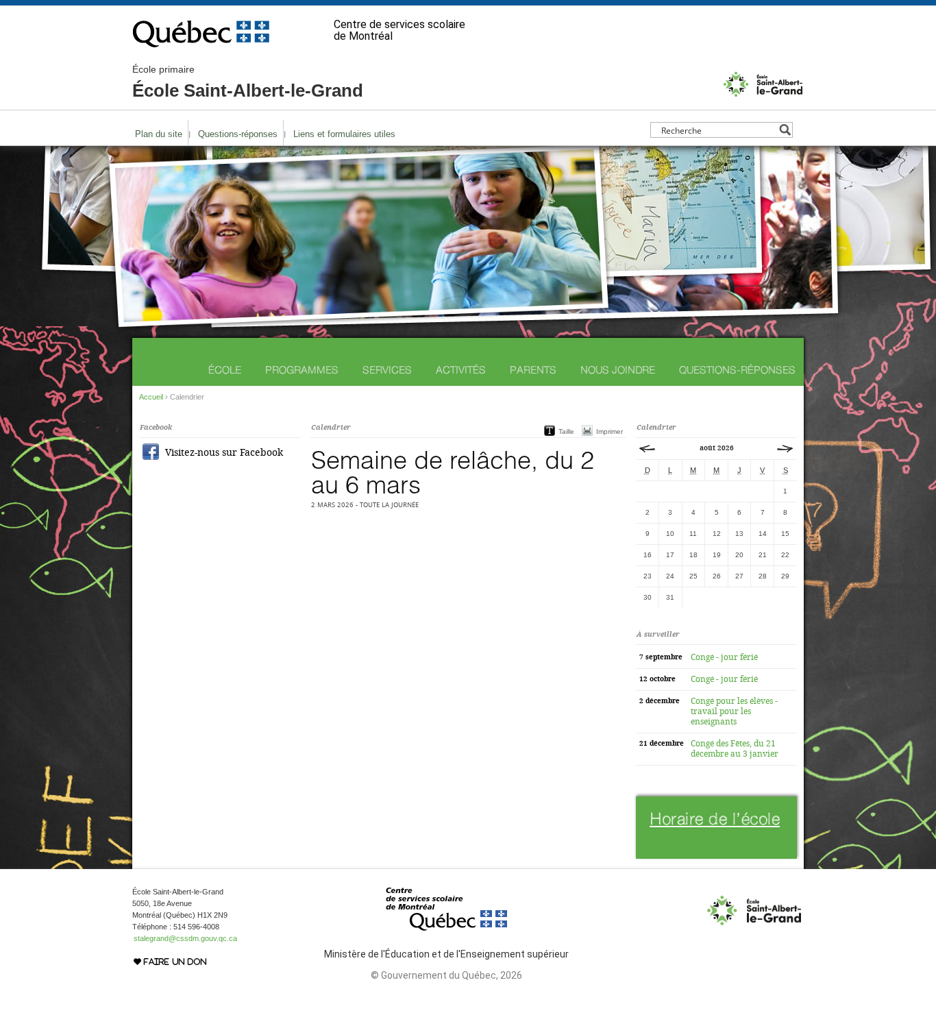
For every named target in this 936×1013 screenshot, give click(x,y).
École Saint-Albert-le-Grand (247, 82)
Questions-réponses (238, 134)
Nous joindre (617, 369)
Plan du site (158, 134)
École (224, 369)
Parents (533, 369)
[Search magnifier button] (785, 130)
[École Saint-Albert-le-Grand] (763, 95)
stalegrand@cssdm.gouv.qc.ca (185, 938)
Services (387, 369)
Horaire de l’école (715, 819)
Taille (566, 431)
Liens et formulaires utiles (344, 134)
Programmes (301, 369)
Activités (461, 369)
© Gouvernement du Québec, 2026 (446, 975)
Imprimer (609, 431)
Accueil (151, 397)
